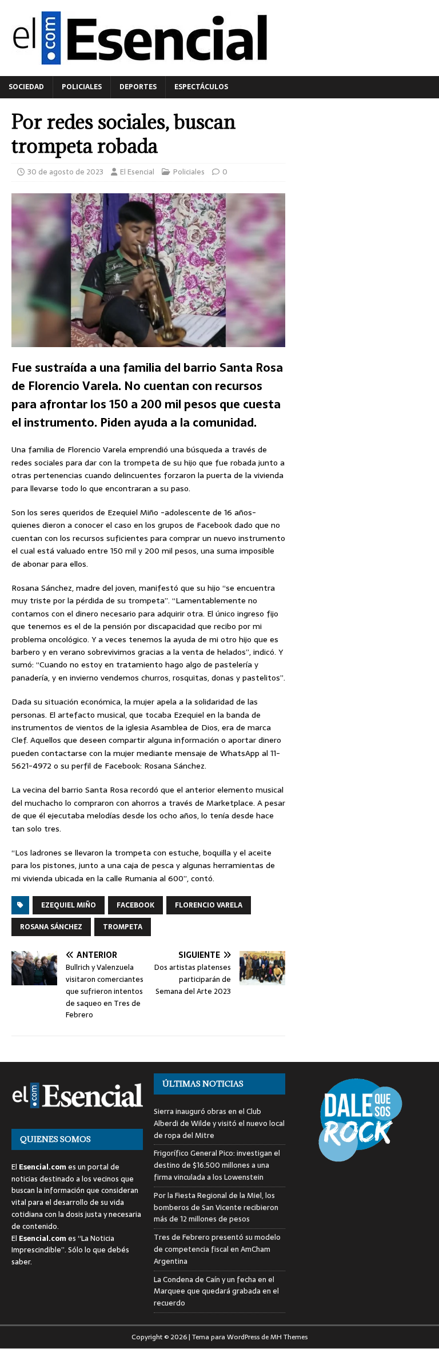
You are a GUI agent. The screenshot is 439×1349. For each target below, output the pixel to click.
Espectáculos (201, 87)
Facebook (135, 905)
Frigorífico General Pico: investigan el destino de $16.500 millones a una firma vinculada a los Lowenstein (217, 1165)
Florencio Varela (208, 905)
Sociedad (26, 87)
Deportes (138, 87)
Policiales (82, 87)
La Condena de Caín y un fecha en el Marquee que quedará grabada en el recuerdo (216, 1292)
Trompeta (122, 927)
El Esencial (137, 172)
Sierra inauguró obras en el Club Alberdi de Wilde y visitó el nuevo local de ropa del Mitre (219, 1123)
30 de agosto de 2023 (65, 172)
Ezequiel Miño (68, 905)
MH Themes (289, 1337)
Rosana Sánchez (51, 927)
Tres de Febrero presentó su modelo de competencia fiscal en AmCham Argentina (217, 1249)
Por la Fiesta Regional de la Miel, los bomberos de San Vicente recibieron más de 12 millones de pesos (216, 1207)
